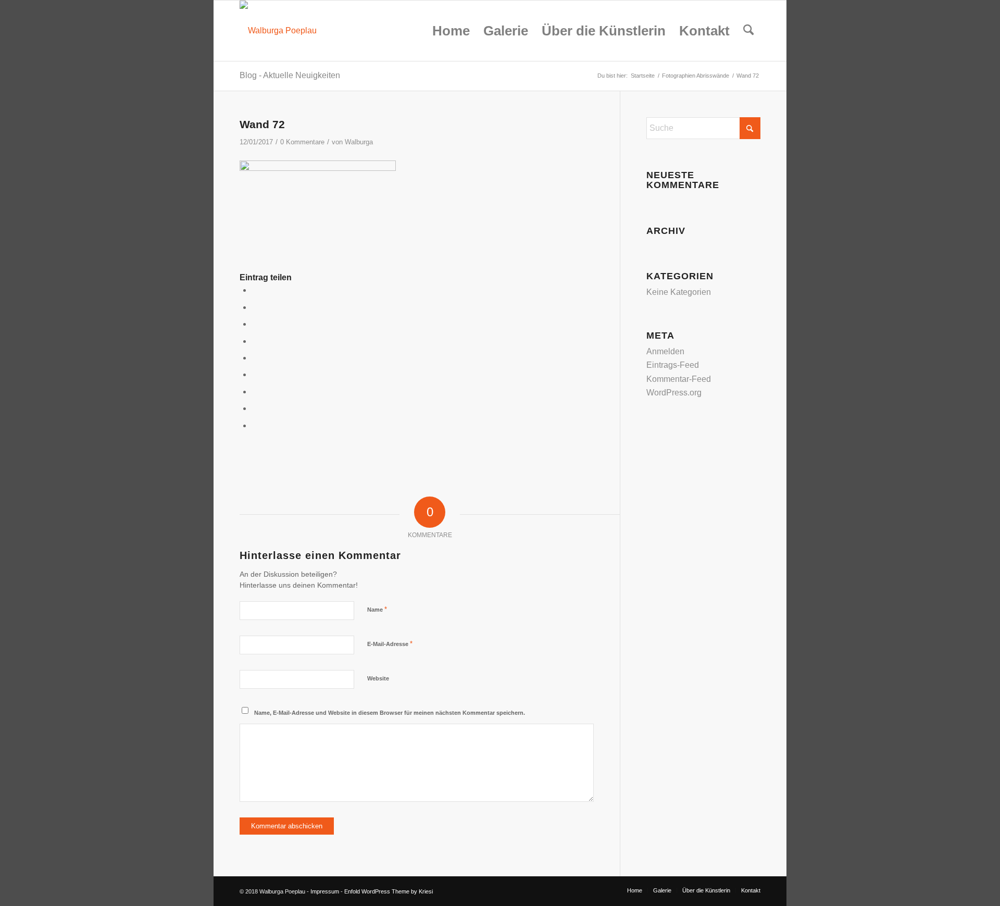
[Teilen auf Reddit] (255, 408)
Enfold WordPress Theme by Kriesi (388, 891)
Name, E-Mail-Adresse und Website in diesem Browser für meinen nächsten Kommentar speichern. (389, 713)
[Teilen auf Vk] (255, 391)
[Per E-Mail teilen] (255, 425)
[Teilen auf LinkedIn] (255, 357)
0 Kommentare (302, 142)
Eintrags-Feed (672, 365)
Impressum (324, 891)
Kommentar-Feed (678, 379)
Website (378, 678)
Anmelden (665, 351)
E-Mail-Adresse (390, 644)
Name (377, 609)
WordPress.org (674, 392)
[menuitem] (451, 31)
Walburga (359, 142)
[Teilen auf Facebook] (255, 290)
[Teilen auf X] (255, 307)
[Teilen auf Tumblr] (255, 374)
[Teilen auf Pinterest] (255, 341)
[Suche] (748, 31)
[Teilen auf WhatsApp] (255, 323)
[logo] (278, 31)
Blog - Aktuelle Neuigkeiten (290, 75)
